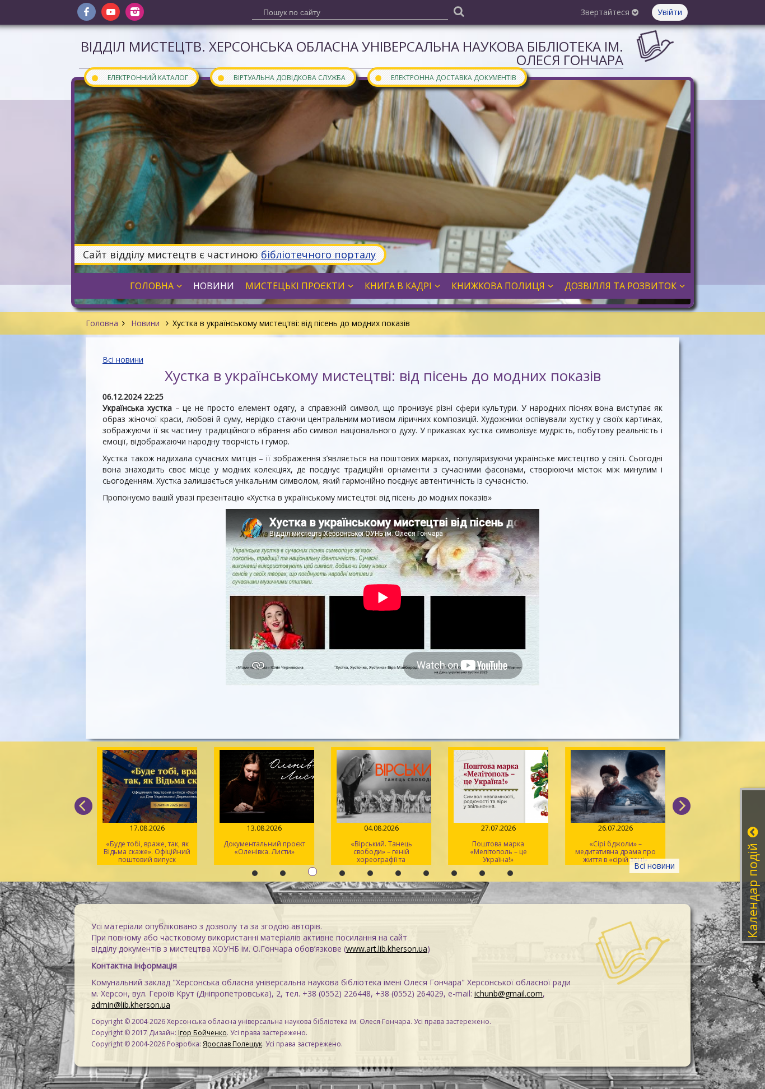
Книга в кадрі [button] (398, 286)
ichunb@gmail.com (508, 993)
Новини (145, 323)
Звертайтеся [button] (606, 12)
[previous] (83, 806)
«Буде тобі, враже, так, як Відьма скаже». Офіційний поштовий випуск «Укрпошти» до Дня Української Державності (147, 844)
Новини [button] (213, 286)
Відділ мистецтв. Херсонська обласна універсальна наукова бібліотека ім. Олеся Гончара (352, 53)
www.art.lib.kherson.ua (386, 948)
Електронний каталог (139, 77)
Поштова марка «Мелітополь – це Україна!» (497, 843)
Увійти (669, 12)
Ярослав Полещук (232, 1044)
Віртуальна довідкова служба (281, 77)
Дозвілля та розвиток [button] (621, 286)
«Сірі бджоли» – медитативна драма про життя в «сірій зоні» (615, 843)
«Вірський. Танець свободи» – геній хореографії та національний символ (381, 844)
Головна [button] (152, 286)
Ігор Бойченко (202, 1032)
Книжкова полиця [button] (498, 286)
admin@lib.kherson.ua (130, 1004)
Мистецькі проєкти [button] (295, 286)
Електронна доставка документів (445, 77)
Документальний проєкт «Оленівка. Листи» (264, 839)
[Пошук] (458, 11)
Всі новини (122, 359)
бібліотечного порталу (318, 254)
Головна (102, 323)
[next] (682, 806)
